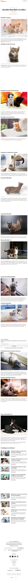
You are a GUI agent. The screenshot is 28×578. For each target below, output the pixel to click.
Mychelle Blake (14, 11)
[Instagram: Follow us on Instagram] (17, 556)
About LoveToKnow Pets (14, 559)
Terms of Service (18, 573)
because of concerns (18, 374)
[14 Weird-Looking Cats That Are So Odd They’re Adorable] (5, 453)
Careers (14, 563)
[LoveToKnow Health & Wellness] (18, 570)
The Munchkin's (3, 65)
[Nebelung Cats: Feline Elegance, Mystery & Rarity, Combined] (5, 520)
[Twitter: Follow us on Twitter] (13, 556)
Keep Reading (13, 456)
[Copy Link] (18, 14)
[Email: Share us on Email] (16, 14)
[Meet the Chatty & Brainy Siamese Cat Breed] (5, 504)
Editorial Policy (14, 562)
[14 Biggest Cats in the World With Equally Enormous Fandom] (5, 477)
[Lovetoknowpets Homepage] (3, 1)
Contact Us (14, 565)
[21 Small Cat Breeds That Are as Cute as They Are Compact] (5, 461)
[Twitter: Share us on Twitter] (12, 14)
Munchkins (6, 173)
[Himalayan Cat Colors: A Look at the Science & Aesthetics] (5, 496)
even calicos (20, 139)
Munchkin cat (19, 38)
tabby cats (7, 139)
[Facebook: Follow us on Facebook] (10, 556)
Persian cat (5, 326)
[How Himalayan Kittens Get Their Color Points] (5, 469)
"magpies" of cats (14, 398)
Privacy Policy (14, 573)
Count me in (14, 346)
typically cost (8, 261)
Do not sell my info (9, 573)
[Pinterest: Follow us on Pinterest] (15, 556)
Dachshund (3, 41)
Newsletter (14, 561)
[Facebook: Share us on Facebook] (10, 14)
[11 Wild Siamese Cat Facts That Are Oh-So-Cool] (5, 512)
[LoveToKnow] (10, 570)
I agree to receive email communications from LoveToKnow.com (14, 550)
